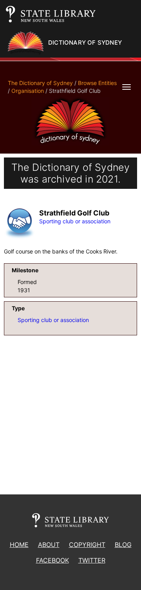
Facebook (52, 560)
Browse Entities (97, 83)
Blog (123, 544)
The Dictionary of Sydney (40, 83)
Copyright (87, 544)
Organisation (27, 90)
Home (19, 544)
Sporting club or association (74, 221)
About (49, 544)
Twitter (91, 560)
